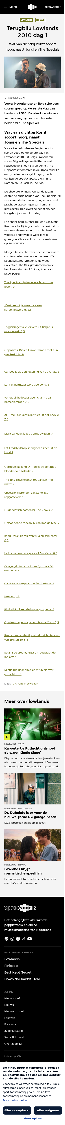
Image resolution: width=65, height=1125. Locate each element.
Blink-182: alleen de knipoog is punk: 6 (29, 609)
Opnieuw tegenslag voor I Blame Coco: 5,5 (31, 622)
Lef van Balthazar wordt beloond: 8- (27, 384)
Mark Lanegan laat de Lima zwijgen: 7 (28, 433)
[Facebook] (18, 939)
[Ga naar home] (32, 6)
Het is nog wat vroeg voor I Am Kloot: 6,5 (30, 553)
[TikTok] (24, 939)
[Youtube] (29, 939)
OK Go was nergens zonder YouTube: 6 (29, 583)
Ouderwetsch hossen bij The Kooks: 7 (28, 510)
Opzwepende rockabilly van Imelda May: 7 (32, 523)
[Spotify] (6, 939)
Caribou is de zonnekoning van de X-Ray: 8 (31, 371)
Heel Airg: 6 (12, 596)
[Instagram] (12, 939)
